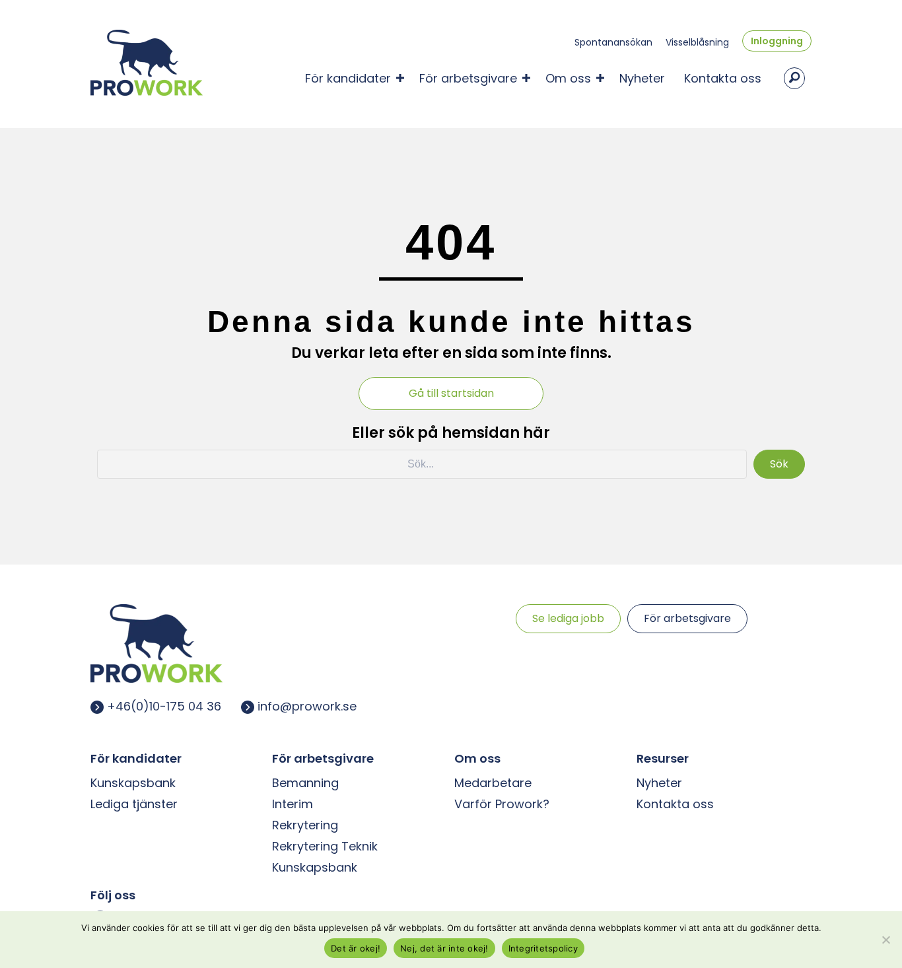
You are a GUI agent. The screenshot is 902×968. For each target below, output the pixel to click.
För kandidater (348, 78)
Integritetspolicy (543, 948)
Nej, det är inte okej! (444, 948)
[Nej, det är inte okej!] (885, 939)
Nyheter (642, 78)
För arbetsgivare (468, 78)
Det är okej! (355, 948)
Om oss (568, 78)
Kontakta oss (722, 78)
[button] (400, 78)
